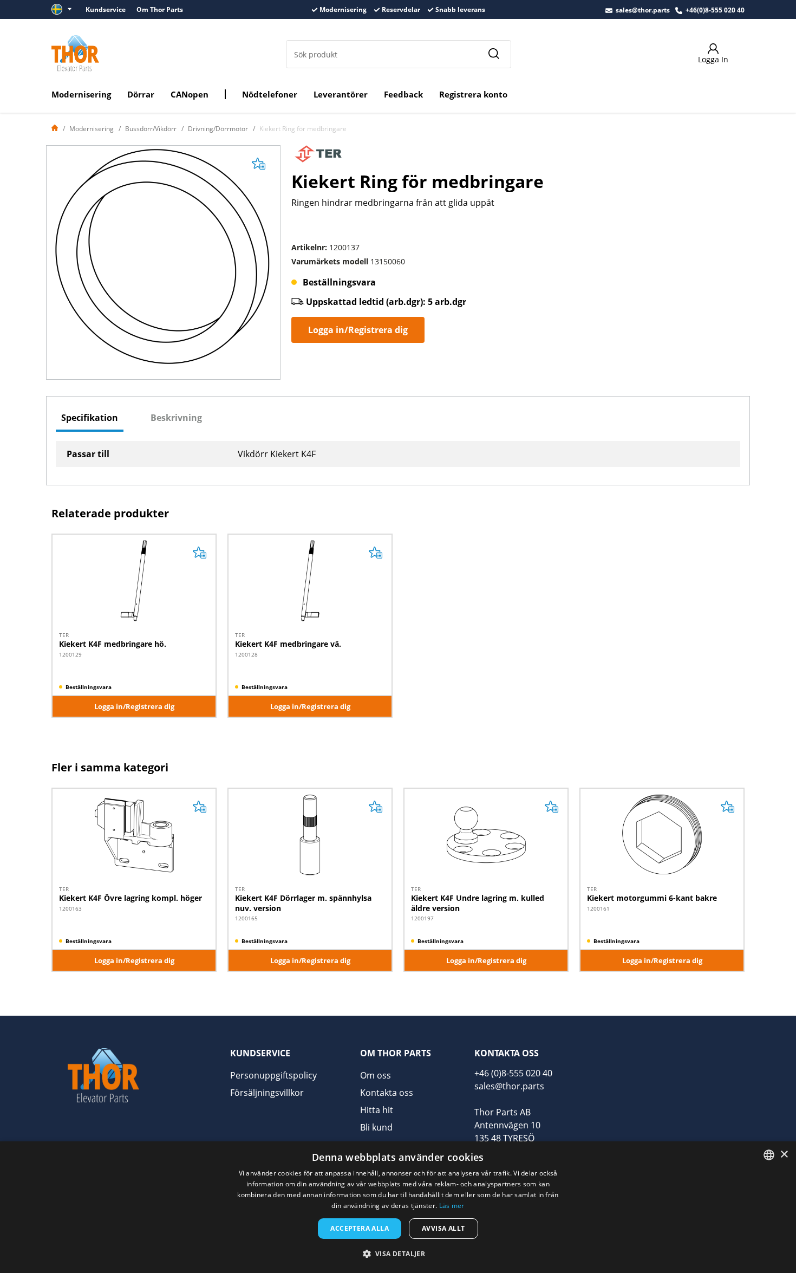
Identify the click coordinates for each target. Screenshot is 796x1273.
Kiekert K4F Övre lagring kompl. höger (130, 898)
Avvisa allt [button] (443, 1228)
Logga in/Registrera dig (358, 330)
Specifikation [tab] (89, 418)
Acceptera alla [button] (359, 1228)
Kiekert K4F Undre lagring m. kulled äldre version (477, 903)
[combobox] (769, 1154)
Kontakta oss (386, 1093)
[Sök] (493, 54)
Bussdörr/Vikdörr (151, 128)
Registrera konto (473, 94)
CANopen (189, 94)
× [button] (784, 1155)
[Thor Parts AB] (75, 53)
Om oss (375, 1075)
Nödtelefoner (269, 94)
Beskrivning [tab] (176, 418)
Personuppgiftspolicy (273, 1075)
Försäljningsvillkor (267, 1093)
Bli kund (376, 1127)
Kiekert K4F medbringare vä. (288, 644)
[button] (398, 1253)
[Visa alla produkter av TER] (318, 157)
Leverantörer (341, 94)
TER (64, 635)
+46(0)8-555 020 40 (715, 10)
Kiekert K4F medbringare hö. (112, 644)
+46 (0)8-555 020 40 (513, 1073)
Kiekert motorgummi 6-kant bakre (652, 898)
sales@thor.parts (643, 10)
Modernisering (81, 94)
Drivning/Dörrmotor (218, 128)
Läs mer (452, 1205)
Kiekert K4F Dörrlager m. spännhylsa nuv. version (303, 903)
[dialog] (398, 1207)
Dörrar (140, 94)
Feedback (403, 94)
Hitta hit (376, 1110)
